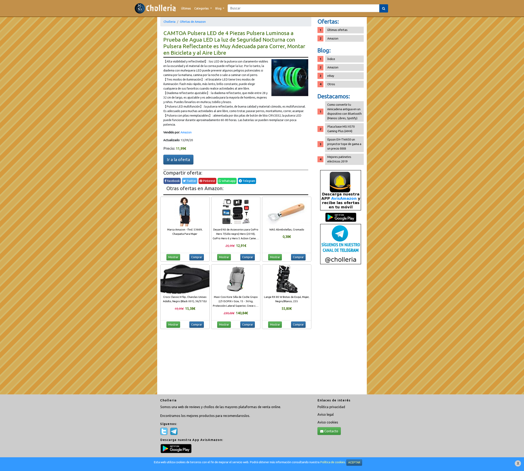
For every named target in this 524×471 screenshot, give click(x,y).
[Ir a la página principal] (155, 8)
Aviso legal (325, 414)
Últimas (186, 8)
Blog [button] (218, 8)
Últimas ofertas (337, 30)
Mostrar (173, 257)
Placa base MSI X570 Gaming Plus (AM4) (341, 129)
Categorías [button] (201, 8)
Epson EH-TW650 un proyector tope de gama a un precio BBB (344, 144)
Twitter (191, 181)
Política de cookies (332, 462)
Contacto (330, 431)
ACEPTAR (354, 462)
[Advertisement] (340, 330)
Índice (331, 59)
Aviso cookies (327, 422)
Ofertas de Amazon (193, 21)
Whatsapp (228, 181)
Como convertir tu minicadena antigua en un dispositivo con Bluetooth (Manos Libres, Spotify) (344, 111)
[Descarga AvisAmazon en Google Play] (340, 190)
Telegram (248, 181)
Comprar (196, 257)
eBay (330, 75)
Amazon (186, 132)
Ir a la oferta (178, 159)
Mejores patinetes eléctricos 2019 (339, 159)
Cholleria (169, 21)
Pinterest (208, 181)
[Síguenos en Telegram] (340, 244)
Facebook (173, 181)
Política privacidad (331, 407)
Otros (331, 84)
